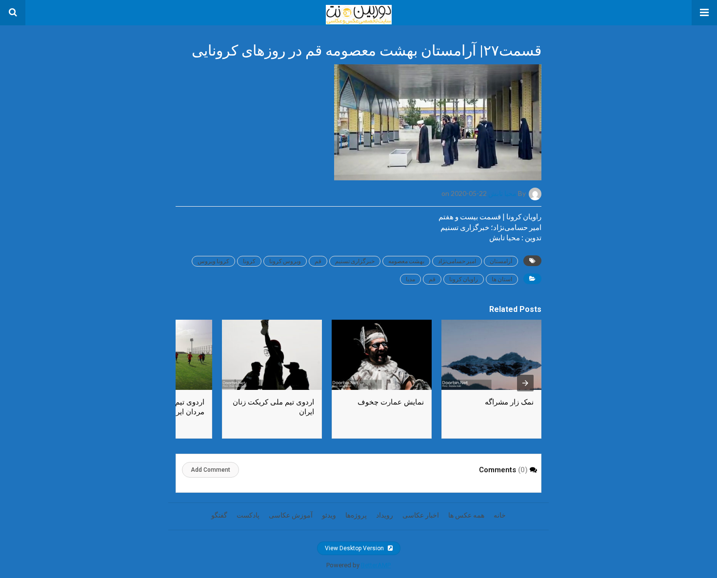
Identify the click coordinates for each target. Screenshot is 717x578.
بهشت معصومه (406, 261)
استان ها (502, 279)
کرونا (249, 261)
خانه (500, 515)
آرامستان (501, 261)
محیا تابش (502, 193)
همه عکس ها (466, 515)
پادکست (248, 515)
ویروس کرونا (285, 261)
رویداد (384, 515)
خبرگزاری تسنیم (355, 261)
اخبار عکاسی (420, 515)
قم (318, 261)
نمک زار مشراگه (509, 402)
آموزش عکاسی (291, 515)
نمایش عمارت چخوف (391, 402)
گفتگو (219, 515)
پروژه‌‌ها (356, 515)
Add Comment (210, 469)
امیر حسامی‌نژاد (457, 261)
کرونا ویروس (213, 261)
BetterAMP (376, 565)
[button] (704, 12)
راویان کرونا (463, 279)
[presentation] (525, 383)
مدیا (410, 279)
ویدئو (329, 515)
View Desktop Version (355, 548)
